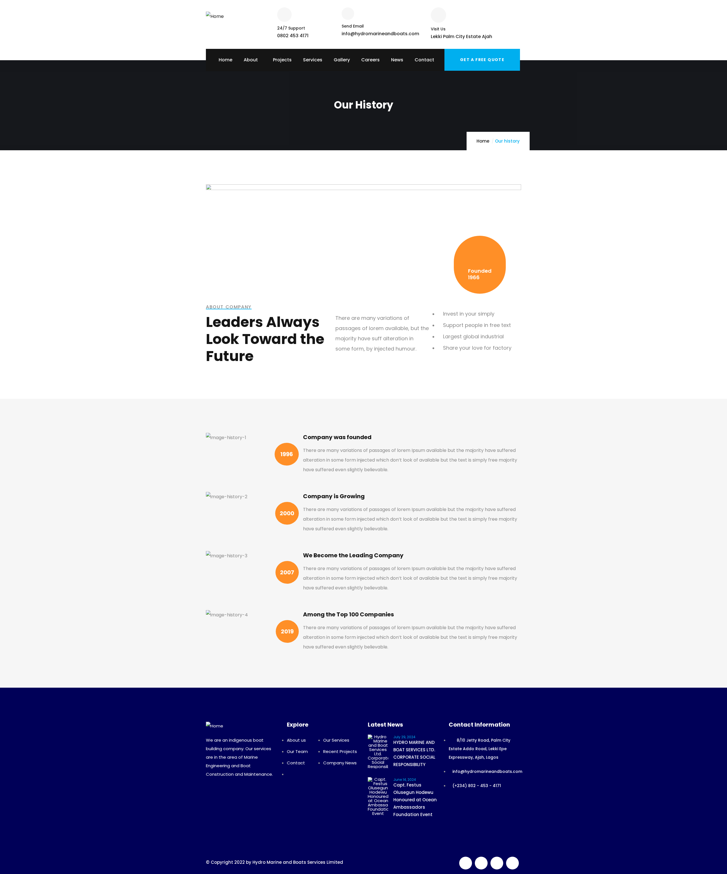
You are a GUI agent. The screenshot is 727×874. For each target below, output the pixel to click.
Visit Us (438, 29)
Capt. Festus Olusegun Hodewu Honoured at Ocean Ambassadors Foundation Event (415, 799)
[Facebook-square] (481, 863)
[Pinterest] (496, 863)
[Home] (215, 14)
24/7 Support (291, 28)
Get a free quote (482, 59)
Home (483, 141)
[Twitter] (465, 863)
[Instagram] (512, 863)
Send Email (353, 26)
